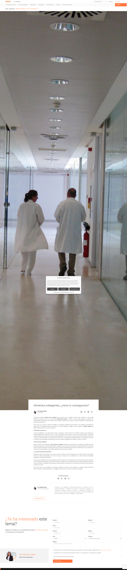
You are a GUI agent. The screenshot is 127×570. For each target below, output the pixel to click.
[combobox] (100, 1)
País (54, 536)
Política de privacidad (65, 292)
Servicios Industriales (22, 4)
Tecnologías (41, 4)
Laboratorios (33, 4)
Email (54, 525)
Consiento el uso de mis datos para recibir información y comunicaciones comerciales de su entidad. (77, 552)
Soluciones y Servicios (11, 4)
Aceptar (52, 289)
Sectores (58, 4)
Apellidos (90, 520)
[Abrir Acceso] (120, 1)
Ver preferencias (75, 289)
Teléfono (90, 531)
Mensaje (55, 541)
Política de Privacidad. (106, 550)
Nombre (55, 520)
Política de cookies (56, 292)
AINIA (6, 8)
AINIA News (12, 8)
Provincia (90, 536)
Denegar (63, 289)
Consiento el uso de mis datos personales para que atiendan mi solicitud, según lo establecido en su (82, 550)
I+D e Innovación (49, 4)
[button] (111, 1)
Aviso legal (72, 292)
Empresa (55, 531)
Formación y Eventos (67, 4)
